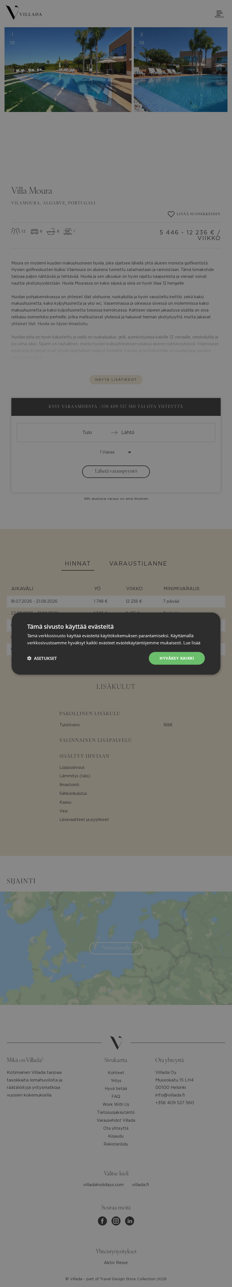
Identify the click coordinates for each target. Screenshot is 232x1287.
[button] (42, 658)
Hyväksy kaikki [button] (177, 658)
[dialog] (116, 643)
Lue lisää (191, 642)
